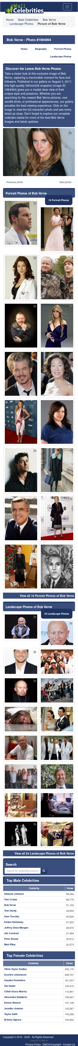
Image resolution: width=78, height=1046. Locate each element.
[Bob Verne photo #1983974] (57, 805)
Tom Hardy (10, 910)
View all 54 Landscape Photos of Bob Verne (44, 853)
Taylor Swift (10, 1014)
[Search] (43, 871)
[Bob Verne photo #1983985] (21, 719)
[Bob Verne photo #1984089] (21, 566)
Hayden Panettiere (14, 980)
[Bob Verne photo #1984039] (21, 470)
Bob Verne (10, 905)
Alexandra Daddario (15, 997)
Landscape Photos (60, 56)
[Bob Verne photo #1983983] (57, 747)
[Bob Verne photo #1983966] (57, 690)
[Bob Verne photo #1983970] (21, 222)
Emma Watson (12, 1002)
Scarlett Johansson (15, 974)
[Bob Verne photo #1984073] (57, 470)
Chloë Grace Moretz (15, 991)
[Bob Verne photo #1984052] (21, 422)
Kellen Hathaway (13, 922)
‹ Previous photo (14, 182)
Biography (41, 49)
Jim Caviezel (11, 933)
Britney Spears (12, 1019)
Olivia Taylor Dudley (15, 969)
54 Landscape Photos (56, 613)
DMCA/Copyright (52, 1044)
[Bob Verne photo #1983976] (21, 805)
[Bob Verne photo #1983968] (57, 834)
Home (24, 49)
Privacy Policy (33, 1044)
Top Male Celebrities (23, 880)
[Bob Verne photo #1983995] (21, 776)
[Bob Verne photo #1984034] (21, 277)
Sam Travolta (11, 916)
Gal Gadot (9, 986)
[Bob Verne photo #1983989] (57, 661)
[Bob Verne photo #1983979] (57, 277)
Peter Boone (11, 939)
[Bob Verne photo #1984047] (57, 566)
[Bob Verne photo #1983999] (57, 374)
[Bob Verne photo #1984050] (57, 229)
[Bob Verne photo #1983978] (57, 633)
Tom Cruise (10, 899)
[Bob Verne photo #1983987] (21, 690)
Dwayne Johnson (14, 894)
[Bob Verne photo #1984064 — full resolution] (39, 152)
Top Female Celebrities (25, 955)
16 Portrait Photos (58, 200)
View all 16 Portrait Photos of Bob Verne (47, 596)
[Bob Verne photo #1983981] (57, 719)
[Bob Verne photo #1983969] (21, 747)
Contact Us (69, 1044)
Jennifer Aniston (13, 1008)
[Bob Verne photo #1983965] (21, 626)
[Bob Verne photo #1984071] (57, 518)
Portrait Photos (62, 49)
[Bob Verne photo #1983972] (21, 325)
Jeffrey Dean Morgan (16, 927)
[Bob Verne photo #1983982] (21, 834)
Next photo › (66, 182)
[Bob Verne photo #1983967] (57, 776)
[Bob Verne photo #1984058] (21, 518)
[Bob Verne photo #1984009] (21, 661)
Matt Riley (10, 944)
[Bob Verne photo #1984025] (57, 422)
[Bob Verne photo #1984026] (57, 325)
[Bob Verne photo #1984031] (21, 374)
